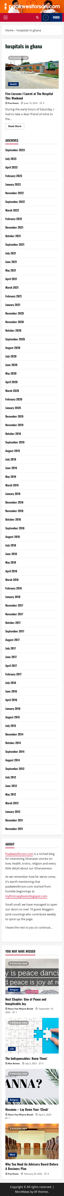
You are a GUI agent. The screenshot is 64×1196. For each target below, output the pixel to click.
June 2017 (11, 657)
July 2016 (10, 683)
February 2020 (13, 399)
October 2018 (13, 519)
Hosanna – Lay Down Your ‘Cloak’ (27, 1109)
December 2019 (14, 416)
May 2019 (10, 476)
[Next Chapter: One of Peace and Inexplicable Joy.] (32, 976)
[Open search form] (37, 17)
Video (56, 17)
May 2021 (10, 270)
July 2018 (10, 545)
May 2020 (11, 373)
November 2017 (14, 614)
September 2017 (14, 631)
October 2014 (13, 743)
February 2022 (13, 219)
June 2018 (11, 554)
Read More (16, 126)
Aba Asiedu (14, 1063)
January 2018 (12, 597)
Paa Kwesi (13, 103)
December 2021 (14, 227)
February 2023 (13, 176)
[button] (5, 17)
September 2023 (15, 150)
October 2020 (13, 330)
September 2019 (15, 442)
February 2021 (13, 296)
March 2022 (12, 210)
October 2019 (13, 433)
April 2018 (11, 571)
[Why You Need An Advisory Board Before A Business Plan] (32, 1141)
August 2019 (12, 451)
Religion (14, 989)
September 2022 (15, 202)
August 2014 (12, 760)
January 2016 (12, 708)
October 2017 (13, 622)
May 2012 (10, 794)
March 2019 (12, 485)
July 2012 (10, 777)
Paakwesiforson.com (19, 854)
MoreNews (22, 1192)
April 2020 (11, 382)
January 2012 (12, 811)
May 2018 (10, 562)
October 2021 (13, 236)
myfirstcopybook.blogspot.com (26, 896)
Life (12, 1048)
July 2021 (10, 253)
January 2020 (13, 408)
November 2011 (14, 829)
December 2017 (14, 605)
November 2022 (14, 193)
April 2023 (11, 167)
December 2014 (14, 734)
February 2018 (13, 588)
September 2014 (14, 751)
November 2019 (14, 425)
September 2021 (14, 244)
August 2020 (12, 348)
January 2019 (12, 494)
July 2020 (11, 356)
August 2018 (12, 537)
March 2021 (11, 287)
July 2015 (10, 726)
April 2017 (11, 665)
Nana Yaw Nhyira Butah (20, 1008)
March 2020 (12, 391)
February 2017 (13, 674)
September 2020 (15, 339)
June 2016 (11, 691)
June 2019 (11, 468)
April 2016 (11, 700)
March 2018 (11, 579)
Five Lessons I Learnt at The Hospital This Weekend (32, 71)
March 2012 (11, 803)
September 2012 (14, 768)
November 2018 (14, 511)
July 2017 (10, 648)
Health (13, 84)
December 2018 (14, 502)
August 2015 (12, 717)
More (12, 1154)
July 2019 (10, 459)
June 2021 (11, 262)
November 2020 (14, 322)
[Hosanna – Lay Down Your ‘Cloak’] (32, 1087)
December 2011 (14, 820)
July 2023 (10, 159)
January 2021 (12, 305)
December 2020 (14, 313)
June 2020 (11, 365)
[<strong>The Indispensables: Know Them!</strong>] (32, 1036)
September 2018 (14, 528)
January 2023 (13, 184)
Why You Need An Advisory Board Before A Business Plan (31, 1166)
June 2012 (11, 786)
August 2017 (12, 640)
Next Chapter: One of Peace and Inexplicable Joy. (25, 1001)
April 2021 (11, 279)
